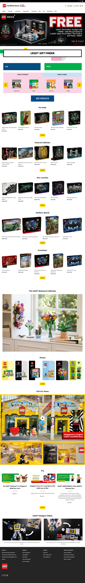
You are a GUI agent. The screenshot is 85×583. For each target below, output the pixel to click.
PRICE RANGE (26, 11)
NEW (40, 11)
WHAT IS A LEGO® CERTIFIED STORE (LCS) (9, 554)
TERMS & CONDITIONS (67, 552)
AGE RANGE (17, 11)
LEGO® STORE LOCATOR (47, 554)
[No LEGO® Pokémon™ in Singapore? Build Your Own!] (15, 479)
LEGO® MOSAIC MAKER (26, 559)
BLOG (55, 11)
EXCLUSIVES (34, 11)
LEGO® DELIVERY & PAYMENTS (69, 554)
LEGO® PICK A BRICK (26, 561)
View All (42, 170)
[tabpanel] (42, 29)
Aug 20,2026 (15, 491)
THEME (3, 11)
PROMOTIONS (49, 11)
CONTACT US (45, 552)
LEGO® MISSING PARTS (26, 552)
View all (42, 135)
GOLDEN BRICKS (25, 554)
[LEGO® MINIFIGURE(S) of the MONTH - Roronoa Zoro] (70, 479)
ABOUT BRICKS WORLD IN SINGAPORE (8, 552)
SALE (44, 11)
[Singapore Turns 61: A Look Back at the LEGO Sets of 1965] (42, 479)
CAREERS (3, 559)
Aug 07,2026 (70, 491)
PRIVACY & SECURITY (67, 559)
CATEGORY (10, 11)
